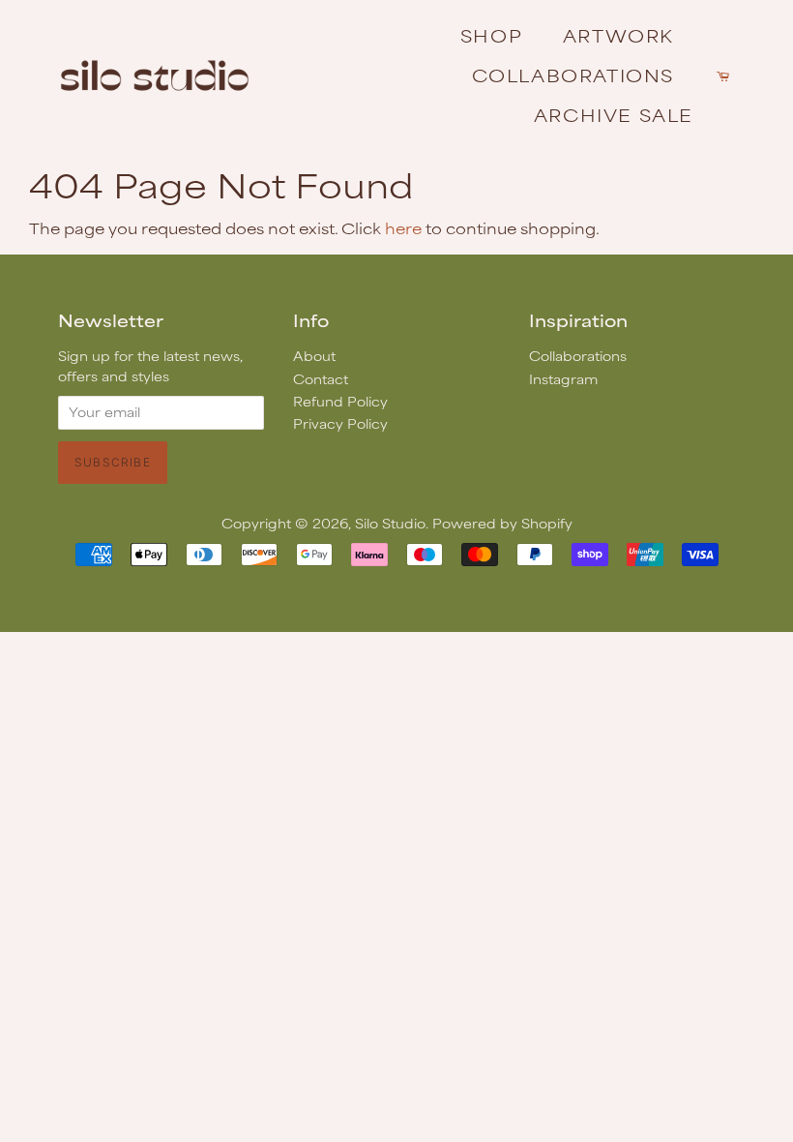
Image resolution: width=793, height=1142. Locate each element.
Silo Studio (390, 523)
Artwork (618, 34)
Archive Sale (613, 114)
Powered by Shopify (502, 523)
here (403, 228)
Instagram (563, 379)
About (314, 355)
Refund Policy (340, 401)
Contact (320, 379)
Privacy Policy (340, 423)
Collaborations (573, 74)
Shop (491, 34)
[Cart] (726, 75)
